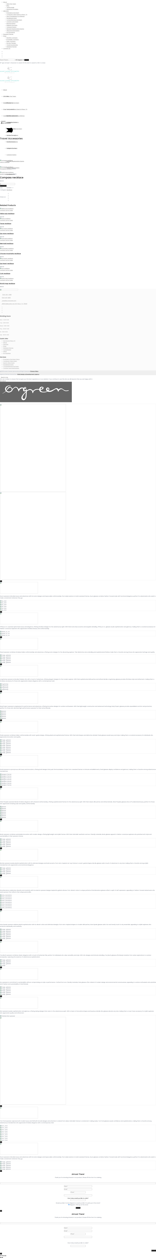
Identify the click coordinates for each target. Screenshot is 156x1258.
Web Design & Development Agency (28, 374)
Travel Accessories (12, 45)
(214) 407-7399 (6, 295)
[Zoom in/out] (0, 1255)
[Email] (9, 200)
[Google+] (9, 197)
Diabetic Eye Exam (11, 25)
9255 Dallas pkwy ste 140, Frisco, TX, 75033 (14, 304)
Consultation (7, 350)
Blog (7, 5)
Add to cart (3, 185)
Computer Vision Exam (10, 361)
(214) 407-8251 (6, 298)
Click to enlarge (4, 162)
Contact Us (6, 48)
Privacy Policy (34, 371)
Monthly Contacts (11, 38)
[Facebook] (9, 193)
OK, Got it (3, 381)
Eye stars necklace (7, 234)
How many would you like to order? (78, 1198)
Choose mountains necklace (10, 254)
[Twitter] (9, 195)
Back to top (4, 377)
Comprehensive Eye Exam (14, 20)
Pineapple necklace (6, 169)
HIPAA (5, 351)
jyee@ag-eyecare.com (8, 301)
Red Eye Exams (10, 23)
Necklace (9, 190)
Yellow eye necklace (7, 214)
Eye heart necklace (7, 264)
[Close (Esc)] (5, 1255)
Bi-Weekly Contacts (12, 39)
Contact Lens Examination (11, 368)
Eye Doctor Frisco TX (9, 341)
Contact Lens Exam (12, 22)
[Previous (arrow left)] (0, 1257)
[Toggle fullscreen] (2, 1255)
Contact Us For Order (6, 210)
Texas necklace (5, 224)
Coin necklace (5, 274)
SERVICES (6, 11)
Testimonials (10, 7)
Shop (4, 36)
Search (26, 60)
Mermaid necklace (6, 243)
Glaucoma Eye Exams (12, 30)
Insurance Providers (12, 9)
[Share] (4, 1255)
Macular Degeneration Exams (15, 29)
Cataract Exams (11, 27)
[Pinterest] (9, 199)
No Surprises (7, 353)
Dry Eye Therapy (11, 43)
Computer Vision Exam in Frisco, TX (16, 14)
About (5, 2)
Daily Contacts (10, 41)
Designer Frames (8, 34)
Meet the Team (11, 4)
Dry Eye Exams (10, 32)
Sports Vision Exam (9, 363)
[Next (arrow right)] (2, 1257)
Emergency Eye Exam (12, 13)
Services (5, 344)
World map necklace (6, 174)
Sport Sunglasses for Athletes (15, 16)
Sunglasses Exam (11, 18)
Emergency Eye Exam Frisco (11, 359)
